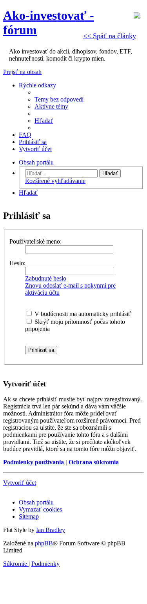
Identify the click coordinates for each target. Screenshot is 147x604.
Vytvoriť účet (19, 482)
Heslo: (17, 263)
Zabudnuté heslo (45, 278)
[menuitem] (58, 99)
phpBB (44, 543)
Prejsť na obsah (22, 71)
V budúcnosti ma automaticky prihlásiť (82, 313)
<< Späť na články (109, 36)
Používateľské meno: (35, 241)
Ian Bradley (50, 529)
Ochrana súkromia (94, 462)
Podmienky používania (33, 462)
